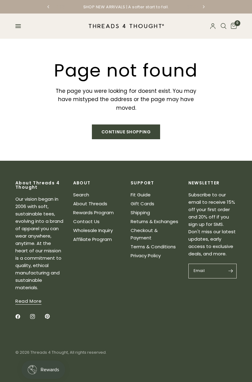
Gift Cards (142, 203)
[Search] (224, 26)
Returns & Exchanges (154, 221)
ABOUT (82, 183)
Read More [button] (28, 301)
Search (81, 194)
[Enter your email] (230, 271)
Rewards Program (93, 212)
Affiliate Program (92, 239)
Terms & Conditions (153, 246)
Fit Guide (141, 194)
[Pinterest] (51, 316)
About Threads (90, 203)
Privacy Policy (146, 255)
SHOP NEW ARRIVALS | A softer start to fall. (126, 7)
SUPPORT (142, 183)
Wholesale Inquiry (93, 230)
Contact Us (86, 221)
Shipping (140, 212)
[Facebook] (22, 316)
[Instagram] (37, 316)
